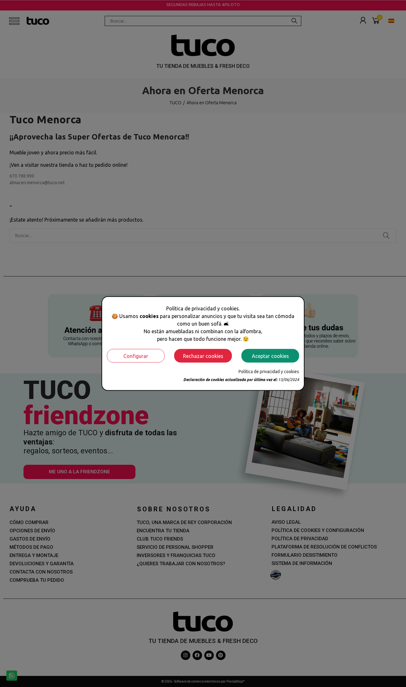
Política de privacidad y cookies (269, 371)
